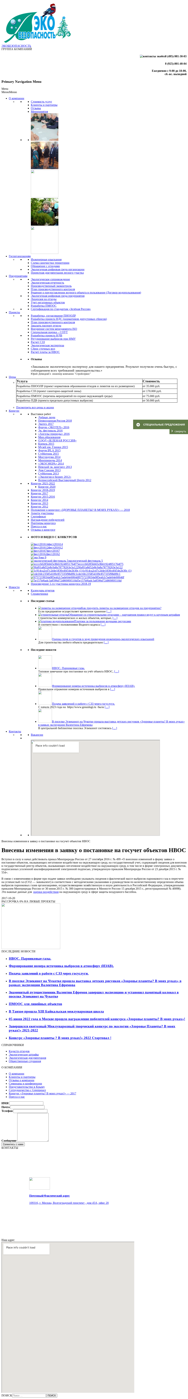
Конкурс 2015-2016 (43, 496)
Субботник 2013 (48, 473)
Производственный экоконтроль (51, 285)
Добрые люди (46, 417)
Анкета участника (42, 513)
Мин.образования (49, 437)
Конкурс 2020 (46, 486)
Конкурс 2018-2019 (43, 490)
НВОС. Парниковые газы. (30, 958)
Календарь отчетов (43, 590)
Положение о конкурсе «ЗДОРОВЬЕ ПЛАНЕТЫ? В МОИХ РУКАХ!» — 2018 (80, 509)
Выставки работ (41, 414)
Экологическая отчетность (47, 282)
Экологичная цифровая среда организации (57, 269)
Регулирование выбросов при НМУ (53, 338)
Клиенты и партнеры (44, 104)
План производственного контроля (53, 289)
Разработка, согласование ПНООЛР (53, 315)
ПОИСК (6, 1395)
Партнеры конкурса (43, 523)
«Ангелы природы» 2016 (54, 433)
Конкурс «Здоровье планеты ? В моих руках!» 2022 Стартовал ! (60, 1038)
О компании (16, 98)
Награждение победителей (47, 519)
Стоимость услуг (41, 101)
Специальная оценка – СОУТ (49, 332)
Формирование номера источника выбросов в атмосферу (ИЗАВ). (61, 966)
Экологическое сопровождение (50, 279)
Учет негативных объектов (48, 302)
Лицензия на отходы (44, 299)
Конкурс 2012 (39, 506)
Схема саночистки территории (50, 262)
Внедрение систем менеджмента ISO (54, 328)
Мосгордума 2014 (49, 457)
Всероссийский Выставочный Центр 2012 (64, 480)
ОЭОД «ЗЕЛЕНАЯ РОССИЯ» (57, 440)
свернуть (180, 431)
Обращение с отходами (45, 266)
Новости (14, 587)
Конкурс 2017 (39, 493)
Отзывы (36, 108)
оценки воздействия (46, 891)
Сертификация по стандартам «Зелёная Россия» (61, 309)
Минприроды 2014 (50, 460)
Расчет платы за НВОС (45, 352)
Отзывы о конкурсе (43, 529)
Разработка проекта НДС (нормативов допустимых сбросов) (69, 319)
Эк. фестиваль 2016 (50, 430)
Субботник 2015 (48, 453)
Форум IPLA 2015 (49, 450)
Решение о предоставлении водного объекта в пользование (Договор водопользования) (86, 292)
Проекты (14, 312)
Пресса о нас (39, 526)
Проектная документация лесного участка (57, 272)
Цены (12, 377)
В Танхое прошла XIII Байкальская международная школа (56, 1011)
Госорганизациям (20, 256)
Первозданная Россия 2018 (55, 420)
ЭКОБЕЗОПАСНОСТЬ (16, 45)
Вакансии (37, 734)
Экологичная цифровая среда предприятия (57, 295)
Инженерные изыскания (46, 259)
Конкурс (14, 410)
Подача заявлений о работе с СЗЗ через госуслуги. (49, 973)
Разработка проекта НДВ (46, 335)
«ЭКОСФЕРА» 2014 (51, 463)
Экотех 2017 (46, 424)
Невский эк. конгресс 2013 (55, 466)
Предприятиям (18, 276)
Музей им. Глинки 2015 (53, 447)
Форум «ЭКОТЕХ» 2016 (53, 427)
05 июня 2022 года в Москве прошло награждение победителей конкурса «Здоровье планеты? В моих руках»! (97, 1019)
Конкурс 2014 (39, 500)
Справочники (39, 593)
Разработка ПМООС (44, 305)
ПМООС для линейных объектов (35, 1004)
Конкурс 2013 (39, 503)
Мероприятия (39, 111)
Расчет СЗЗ (38, 342)
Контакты (15, 731)
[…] (108, 611)
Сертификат (38, 516)
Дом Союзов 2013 (49, 470)
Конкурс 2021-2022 (43, 483)
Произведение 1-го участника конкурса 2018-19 (61, 583)
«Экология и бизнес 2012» (54, 476)
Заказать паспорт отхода (46, 325)
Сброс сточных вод (43, 348)
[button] (9, 92)
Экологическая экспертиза (47, 345)
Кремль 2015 (46, 443)
